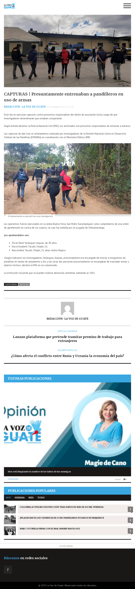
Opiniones (13, 479)
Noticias (24, 284)
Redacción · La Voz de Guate (25, 106)
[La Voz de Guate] (51, 6)
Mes (31, 497)
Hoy (8, 497)
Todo (41, 497)
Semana (20, 497)
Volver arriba (66, 546)
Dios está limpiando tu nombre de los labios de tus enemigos (39, 471)
